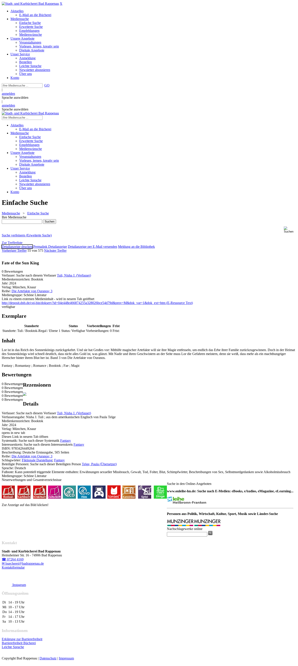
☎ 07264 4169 (13, 559)
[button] (290, 229)
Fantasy (65, 440)
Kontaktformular (13, 567)
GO (47, 85)
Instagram (19, 585)
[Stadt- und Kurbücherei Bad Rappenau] (30, 3)
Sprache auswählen (15, 97)
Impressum (66, 658)
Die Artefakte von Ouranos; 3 (32, 291)
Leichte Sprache (13, 647)
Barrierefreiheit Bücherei (19, 643)
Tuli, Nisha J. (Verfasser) (74, 275)
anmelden (8, 93)
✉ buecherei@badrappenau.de (23, 563)
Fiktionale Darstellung (37, 460)
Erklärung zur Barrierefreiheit (22, 639)
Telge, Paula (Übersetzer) (99, 464)
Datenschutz (48, 658)
